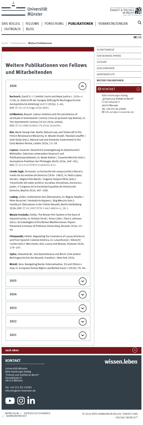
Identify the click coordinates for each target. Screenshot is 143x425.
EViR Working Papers (109, 56)
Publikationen (18, 43)
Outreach (12, 29)
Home (5, 43)
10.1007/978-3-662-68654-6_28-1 (47, 208)
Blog (30, 29)
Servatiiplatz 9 (112, 102)
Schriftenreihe (105, 50)
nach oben (12, 350)
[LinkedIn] (31, 401)
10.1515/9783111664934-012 (37, 165)
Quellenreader (105, 68)
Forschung (54, 24)
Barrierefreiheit (16, 416)
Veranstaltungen (113, 24)
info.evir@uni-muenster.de (119, 112)
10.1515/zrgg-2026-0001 (33, 108)
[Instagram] (21, 401)
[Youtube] (10, 401)
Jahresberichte (106, 74)
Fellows (32, 24)
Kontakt (108, 89)
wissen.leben (121, 362)
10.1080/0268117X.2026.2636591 (39, 125)
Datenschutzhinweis (37, 413)
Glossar (102, 62)
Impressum (12, 413)
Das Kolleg (11, 24)
